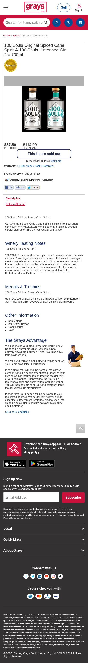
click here (56, 160)
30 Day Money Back (35, 166)
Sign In (79, 10)
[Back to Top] (80, 428)
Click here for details (17, 412)
